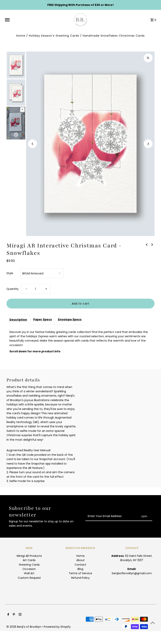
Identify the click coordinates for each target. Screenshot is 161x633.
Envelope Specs (69, 319)
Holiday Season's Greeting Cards (54, 36)
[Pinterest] (13, 615)
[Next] (148, 143)
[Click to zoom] (148, 57)
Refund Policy (80, 578)
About (80, 560)
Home (20, 36)
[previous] (146, 244)
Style (9, 273)
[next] (152, 244)
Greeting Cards (29, 565)
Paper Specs (42, 319)
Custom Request (29, 578)
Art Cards (29, 560)
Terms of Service (80, 573)
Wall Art (29, 573)
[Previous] (32, 143)
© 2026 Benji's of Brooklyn (24, 627)
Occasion (29, 569)
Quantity (12, 289)
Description (18, 320)
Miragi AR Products (29, 556)
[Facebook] (7, 615)
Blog (80, 569)
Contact (80, 565)
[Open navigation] (36, 20)
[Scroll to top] (152, 622)
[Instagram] (19, 615)
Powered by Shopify (57, 627)
